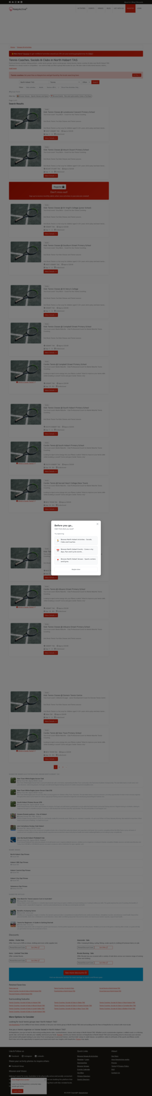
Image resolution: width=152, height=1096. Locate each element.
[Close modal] (97, 524)
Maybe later (76, 569)
